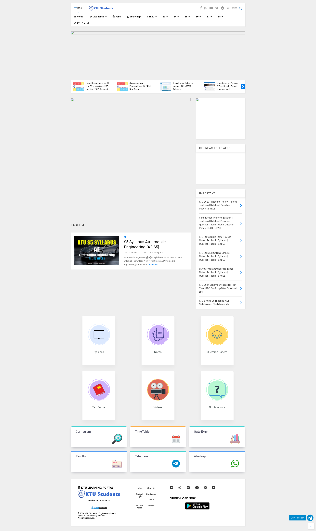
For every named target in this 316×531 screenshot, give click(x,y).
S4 (175, 16)
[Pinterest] (228, 8)
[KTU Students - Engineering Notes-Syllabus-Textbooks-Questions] (101, 9)
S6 (197, 16)
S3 (164, 16)
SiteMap (151, 505)
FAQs (151, 500)
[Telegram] (222, 8)
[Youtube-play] (211, 8)
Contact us (151, 494)
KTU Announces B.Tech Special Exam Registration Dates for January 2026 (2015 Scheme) (184, 83)
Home (79, 16)
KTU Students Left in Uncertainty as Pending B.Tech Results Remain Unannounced (227, 84)
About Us (151, 488)
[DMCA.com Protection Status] (99, 509)
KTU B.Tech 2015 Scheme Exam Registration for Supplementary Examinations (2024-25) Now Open (141, 83)
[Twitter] (216, 8)
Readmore (153, 264)
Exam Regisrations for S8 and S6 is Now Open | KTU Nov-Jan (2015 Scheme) (97, 86)
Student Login (139, 495)
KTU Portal (82, 23)
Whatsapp (135, 16)
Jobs (118, 16)
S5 (186, 16)
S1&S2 (150, 16)
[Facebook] (201, 8)
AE (125, 237)
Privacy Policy (139, 506)
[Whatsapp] (205, 8)
